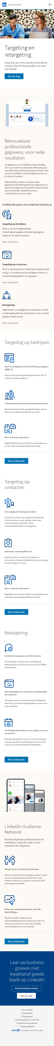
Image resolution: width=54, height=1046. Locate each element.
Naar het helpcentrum (26, 988)
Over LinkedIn (27, 1010)
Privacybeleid (27, 1016)
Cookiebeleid (27, 1013)
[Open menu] (50, 4)
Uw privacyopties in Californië (27, 1020)
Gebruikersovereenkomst (27, 1023)
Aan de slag (14, 76)
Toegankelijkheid (27, 1026)
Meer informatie (16, 460)
